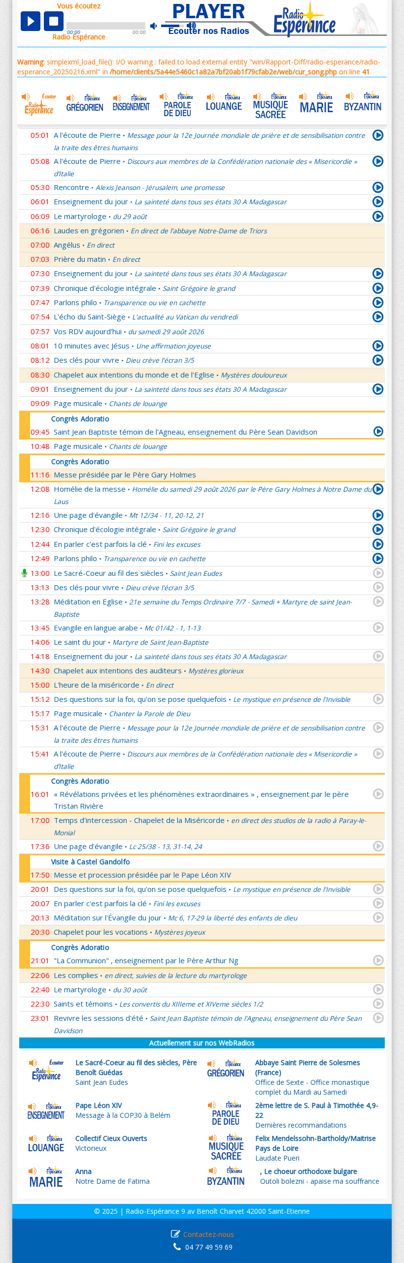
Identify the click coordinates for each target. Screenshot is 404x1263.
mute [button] (159, 26)
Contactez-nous (208, 1234)
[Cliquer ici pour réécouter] (378, 136)
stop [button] (54, 21)
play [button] (30, 21)
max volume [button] (192, 26)
